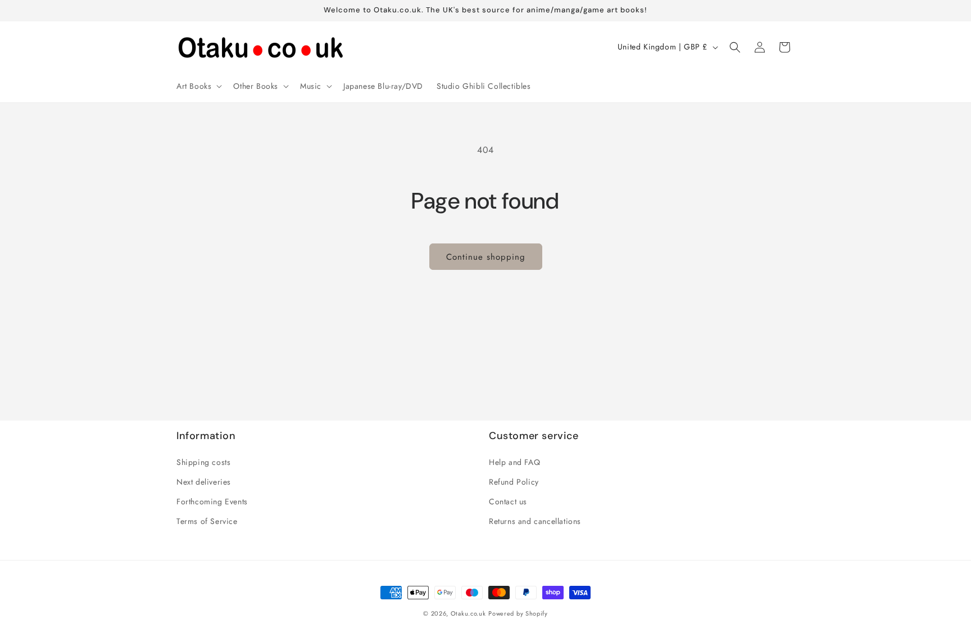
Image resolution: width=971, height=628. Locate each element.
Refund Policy (514, 481)
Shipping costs (203, 462)
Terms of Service (207, 521)
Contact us (508, 501)
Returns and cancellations (535, 521)
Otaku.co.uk (468, 613)
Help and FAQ (514, 462)
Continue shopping (485, 257)
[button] (198, 86)
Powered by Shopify (518, 613)
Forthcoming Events (212, 501)
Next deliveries (203, 481)
